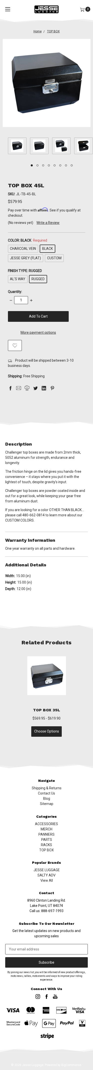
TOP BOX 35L (46, 710)
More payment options (38, 332)
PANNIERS (46, 834)
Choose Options (46, 731)
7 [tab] (66, 165)
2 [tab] (37, 165)
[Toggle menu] (8, 9)
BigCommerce (71, 1065)
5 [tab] (55, 165)
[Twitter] (35, 388)
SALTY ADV (46, 875)
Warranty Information (30, 540)
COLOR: (27, 240)
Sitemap (46, 804)
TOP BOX (46, 850)
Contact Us (46, 793)
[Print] (27, 388)
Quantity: (15, 292)
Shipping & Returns (47, 788)
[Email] (18, 388)
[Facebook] (10, 388)
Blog (46, 799)
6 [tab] (60, 165)
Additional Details (25, 564)
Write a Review (48, 223)
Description (18, 444)
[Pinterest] (52, 388)
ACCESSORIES (46, 824)
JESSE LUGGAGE (46, 870)
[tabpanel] (19, 146)
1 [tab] (32, 165)
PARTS (46, 840)
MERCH (46, 829)
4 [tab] (49, 165)
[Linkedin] (43, 388)
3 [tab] (43, 165)
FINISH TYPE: (25, 271)
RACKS (46, 845)
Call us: (46, 911)
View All (46, 880)
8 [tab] (72, 165)
